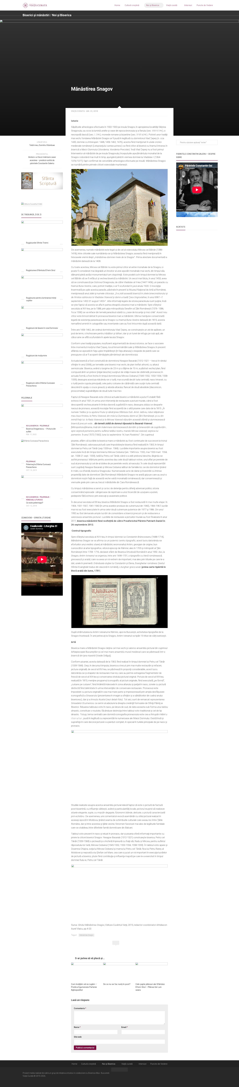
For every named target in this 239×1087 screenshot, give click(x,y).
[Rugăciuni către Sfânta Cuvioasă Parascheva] (42, 372)
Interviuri (188, 5)
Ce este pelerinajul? (34, 503)
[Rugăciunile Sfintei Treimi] (42, 232)
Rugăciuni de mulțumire (36, 355)
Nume (77, 1027)
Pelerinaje (44, 426)
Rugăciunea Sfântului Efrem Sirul (40, 270)
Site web (77, 1037)
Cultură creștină (132, 5)
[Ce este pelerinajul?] (42, 487)
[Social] (211, 1077)
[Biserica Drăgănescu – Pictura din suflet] (42, 415)
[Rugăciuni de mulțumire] (42, 345)
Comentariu (80, 1008)
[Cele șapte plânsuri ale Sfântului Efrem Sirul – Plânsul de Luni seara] (152, 971)
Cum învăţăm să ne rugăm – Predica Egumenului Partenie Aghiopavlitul (84, 987)
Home (117, 5)
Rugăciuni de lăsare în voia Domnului (42, 328)
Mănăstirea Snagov (86, 935)
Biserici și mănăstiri (36, 15)
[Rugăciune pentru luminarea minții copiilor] (42, 287)
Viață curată (171, 5)
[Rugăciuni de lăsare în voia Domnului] (42, 317)
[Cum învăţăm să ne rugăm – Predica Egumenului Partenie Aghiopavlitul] (87, 971)
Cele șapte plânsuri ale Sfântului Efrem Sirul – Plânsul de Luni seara (150, 987)
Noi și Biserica (152, 5)
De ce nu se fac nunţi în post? (116, 984)
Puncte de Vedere (205, 5)
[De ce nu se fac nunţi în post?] (119, 971)
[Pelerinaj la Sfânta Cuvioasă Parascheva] (42, 451)
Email (124, 1027)
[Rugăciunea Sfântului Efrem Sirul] (42, 260)
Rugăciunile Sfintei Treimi (37, 243)
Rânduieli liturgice (34, 500)
